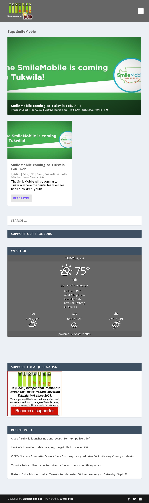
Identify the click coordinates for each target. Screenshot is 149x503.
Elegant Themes (32, 498)
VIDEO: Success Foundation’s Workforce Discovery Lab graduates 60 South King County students (72, 456)
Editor (25, 109)
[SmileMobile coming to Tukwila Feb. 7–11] (39, 140)
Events (48, 109)
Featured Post (59, 109)
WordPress (66, 498)
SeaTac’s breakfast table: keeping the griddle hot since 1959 (50, 447)
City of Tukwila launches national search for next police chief (50, 438)
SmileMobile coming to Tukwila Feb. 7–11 (46, 105)
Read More (21, 198)
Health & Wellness (77, 109)
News (90, 109)
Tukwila (98, 109)
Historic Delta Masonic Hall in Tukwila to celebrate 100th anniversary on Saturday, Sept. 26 (69, 474)
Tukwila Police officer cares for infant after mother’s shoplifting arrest (56, 465)
